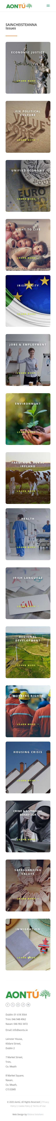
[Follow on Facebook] (8, 1005)
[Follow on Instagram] (18, 1005)
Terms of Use (39, 1106)
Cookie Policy (24, 1106)
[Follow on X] (13, 1005)
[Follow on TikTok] (23, 1005)
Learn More (26, 80)
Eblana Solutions (35, 1114)
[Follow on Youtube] (28, 1005)
